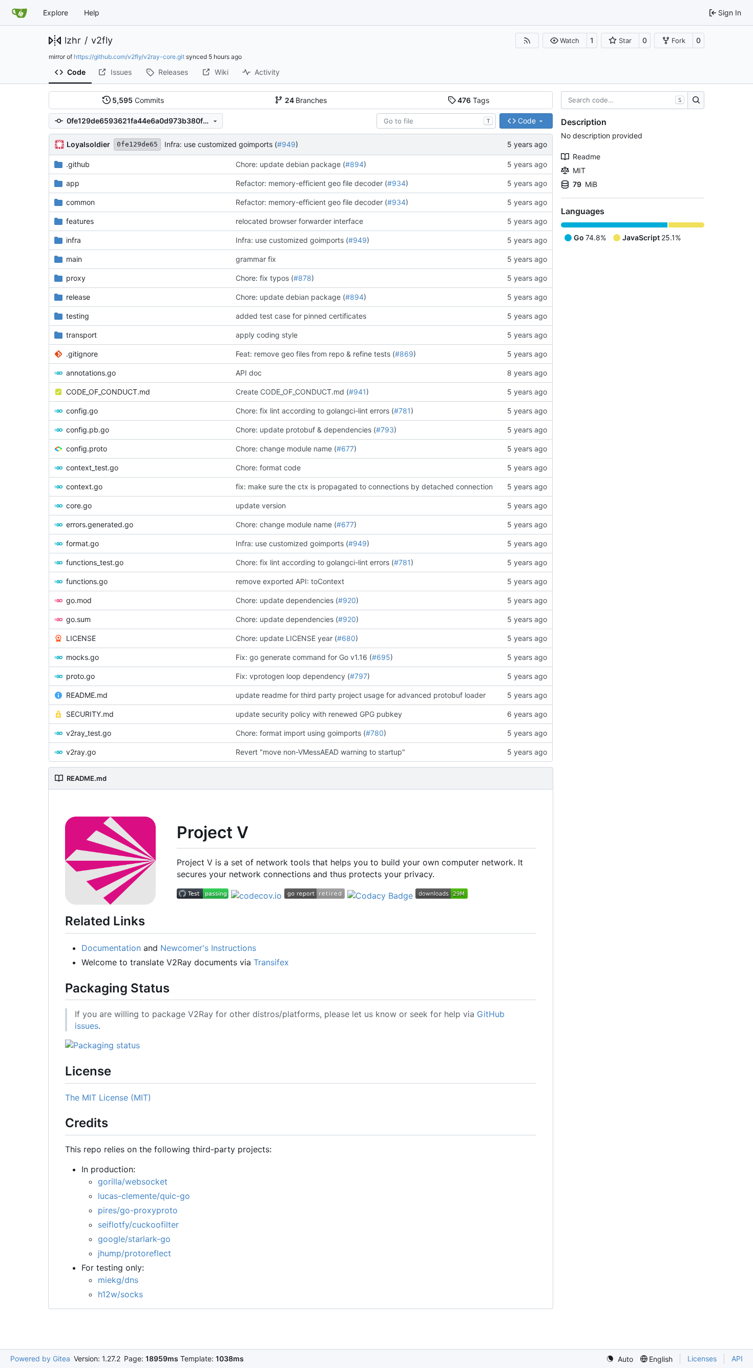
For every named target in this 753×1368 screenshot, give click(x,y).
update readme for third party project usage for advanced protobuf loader (361, 695)
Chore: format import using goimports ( (301, 733)
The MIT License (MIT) (108, 1097)
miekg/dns (118, 1280)
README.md (87, 695)
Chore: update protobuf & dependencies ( (306, 429)
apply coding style (267, 334)
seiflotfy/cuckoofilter (138, 1224)
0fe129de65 (137, 144)
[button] (564, 40)
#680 (346, 638)
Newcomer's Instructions (208, 948)
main (74, 259)
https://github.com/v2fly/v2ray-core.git (129, 56)
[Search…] (695, 100)
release (78, 297)
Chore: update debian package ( (290, 164)
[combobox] (436, 121)
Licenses (702, 1358)
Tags (473, 100)
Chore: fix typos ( (265, 278)
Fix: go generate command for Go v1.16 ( (304, 657)
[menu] (619, 1359)
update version (261, 505)
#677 (345, 448)
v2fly (102, 40)
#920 (347, 600)
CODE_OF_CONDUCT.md (108, 391)
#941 (357, 391)
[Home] (19, 13)
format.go (82, 543)
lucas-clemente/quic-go (144, 1196)
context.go (84, 486)
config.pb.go (87, 429)
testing (77, 316)
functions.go (87, 581)
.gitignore (82, 353)
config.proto (86, 448)
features (80, 221)
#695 (381, 657)
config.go (82, 410)
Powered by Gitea (40, 1358)
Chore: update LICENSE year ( (286, 638)
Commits (138, 100)
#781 (402, 410)
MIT (579, 170)
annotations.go (91, 372)
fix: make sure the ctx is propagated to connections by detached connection (364, 486)
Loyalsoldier (88, 144)
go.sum (78, 619)
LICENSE (81, 638)
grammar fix (256, 259)
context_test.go (92, 467)
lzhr (73, 40)
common (80, 202)
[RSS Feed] (527, 40)
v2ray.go (81, 752)
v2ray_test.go (88, 733)
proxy (76, 278)
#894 (354, 164)
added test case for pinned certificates (301, 316)
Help (91, 12)
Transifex (271, 962)
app (72, 183)
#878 (302, 278)
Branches (306, 100)
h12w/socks (120, 1294)
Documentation (111, 948)
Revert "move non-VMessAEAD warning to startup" (320, 752)
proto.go (80, 676)
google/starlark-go (134, 1239)
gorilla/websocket (133, 1181)
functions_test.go (94, 562)
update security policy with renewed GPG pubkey (319, 714)
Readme (586, 156)
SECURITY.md (90, 714)
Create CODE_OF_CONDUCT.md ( (292, 391)
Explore (55, 12)
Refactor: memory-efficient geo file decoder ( (311, 183)
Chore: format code (268, 467)
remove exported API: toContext (290, 581)
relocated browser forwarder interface (299, 221)
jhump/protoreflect (134, 1253)
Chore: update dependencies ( (287, 600)
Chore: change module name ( (286, 448)
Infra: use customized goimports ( (220, 144)
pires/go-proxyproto (138, 1210)
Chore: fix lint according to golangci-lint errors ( (315, 410)
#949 (286, 144)
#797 (358, 676)
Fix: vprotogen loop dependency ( (293, 676)
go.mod (79, 600)
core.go (79, 505)
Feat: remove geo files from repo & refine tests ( (315, 353)
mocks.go (82, 657)
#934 (396, 183)
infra (73, 240)
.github (78, 164)
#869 (404, 353)
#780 (375, 733)
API (737, 1358)
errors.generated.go (99, 524)
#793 (385, 429)
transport (81, 334)
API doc (249, 372)
